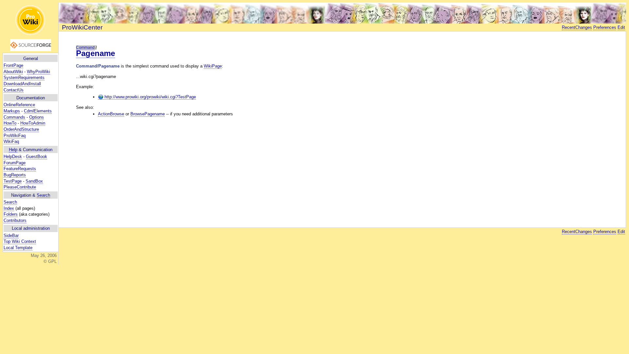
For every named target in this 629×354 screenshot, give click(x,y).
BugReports (15, 174)
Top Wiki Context (20, 241)
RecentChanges (577, 27)
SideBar (11, 235)
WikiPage (213, 66)
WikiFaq (11, 141)
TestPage (13, 181)
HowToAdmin (32, 123)
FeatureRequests (20, 168)
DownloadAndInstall (22, 83)
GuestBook (36, 156)
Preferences (604, 27)
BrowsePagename (147, 113)
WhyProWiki (38, 71)
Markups (12, 110)
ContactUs (14, 90)
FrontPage (13, 65)
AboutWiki (13, 71)
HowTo (10, 123)
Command (85, 47)
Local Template (18, 247)
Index (9, 208)
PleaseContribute (20, 187)
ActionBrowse (111, 113)
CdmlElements (38, 110)
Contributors (15, 220)
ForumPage (15, 162)
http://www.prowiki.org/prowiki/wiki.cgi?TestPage (149, 96)
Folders (11, 214)
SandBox (34, 181)
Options (36, 117)
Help (13, 149)
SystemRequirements (24, 77)
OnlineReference (19, 104)
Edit (621, 27)
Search (43, 195)
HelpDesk (13, 156)
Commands (14, 117)
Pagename (95, 53)
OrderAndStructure (21, 129)
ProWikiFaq (15, 135)
